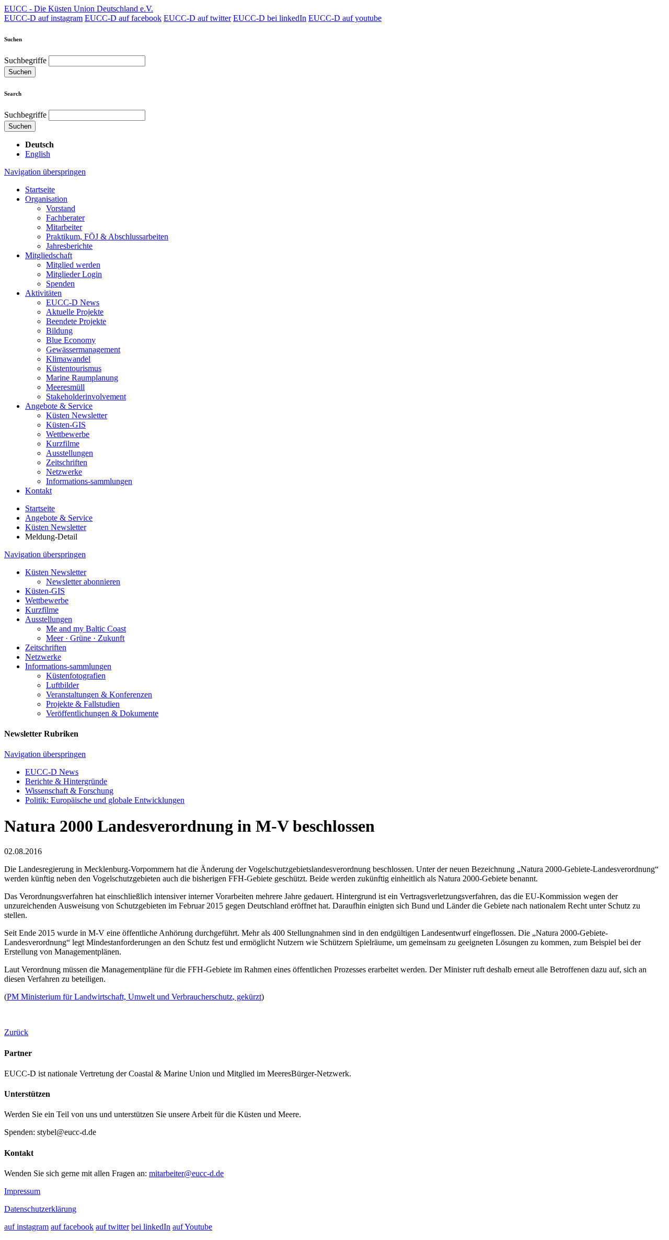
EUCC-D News (72, 302)
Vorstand (60, 208)
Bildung (59, 330)
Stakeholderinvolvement (86, 396)
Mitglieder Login (74, 274)
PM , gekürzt (134, 996)
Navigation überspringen (45, 171)
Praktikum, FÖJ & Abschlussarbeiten (107, 236)
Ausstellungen (69, 453)
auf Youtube (192, 1226)
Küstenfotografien (76, 675)
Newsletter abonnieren (83, 581)
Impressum (22, 1191)
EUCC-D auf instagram (43, 18)
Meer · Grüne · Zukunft (85, 638)
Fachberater (65, 217)
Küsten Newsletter (76, 415)
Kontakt (38, 490)
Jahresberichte (69, 246)
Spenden (60, 283)
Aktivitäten (43, 293)
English (37, 154)
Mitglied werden (73, 264)
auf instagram (26, 1226)
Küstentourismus (73, 368)
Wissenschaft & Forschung (69, 790)
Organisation (46, 198)
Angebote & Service (59, 405)
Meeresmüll (65, 387)
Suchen (19, 72)
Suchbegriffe (25, 60)
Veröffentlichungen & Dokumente (102, 713)
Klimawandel (68, 358)
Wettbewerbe (67, 434)
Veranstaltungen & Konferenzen (99, 694)
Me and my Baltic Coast (86, 628)
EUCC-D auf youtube (345, 18)
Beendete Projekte (76, 321)
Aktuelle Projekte (74, 311)
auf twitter (112, 1226)
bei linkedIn (150, 1226)
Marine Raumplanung (82, 377)
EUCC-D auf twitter (197, 18)
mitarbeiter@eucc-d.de (186, 1173)
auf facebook (72, 1226)
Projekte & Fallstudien (83, 703)
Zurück (16, 1032)
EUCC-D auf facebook (123, 18)
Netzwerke (64, 471)
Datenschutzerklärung (40, 1208)
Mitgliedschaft (48, 255)
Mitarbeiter (64, 227)
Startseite (40, 189)
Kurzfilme (62, 443)
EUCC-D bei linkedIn (269, 18)
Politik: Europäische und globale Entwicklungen (104, 800)
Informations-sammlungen (89, 481)
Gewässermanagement (83, 349)
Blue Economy (71, 340)
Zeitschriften (66, 462)
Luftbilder (62, 685)
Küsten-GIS (66, 424)
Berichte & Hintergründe (66, 781)
